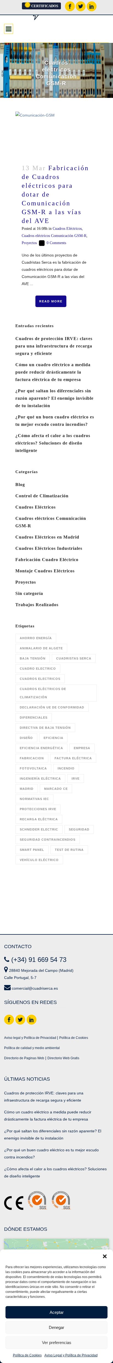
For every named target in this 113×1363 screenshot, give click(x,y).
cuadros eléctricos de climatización (43, 693)
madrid (26, 788)
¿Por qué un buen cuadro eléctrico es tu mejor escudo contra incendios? (51, 1153)
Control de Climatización (42, 495)
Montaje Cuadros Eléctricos (45, 571)
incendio (66, 768)
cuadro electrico (38, 668)
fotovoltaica (33, 768)
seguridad (79, 829)
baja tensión (33, 658)
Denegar (56, 1327)
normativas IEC (34, 799)
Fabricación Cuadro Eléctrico (46, 559)
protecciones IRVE (38, 809)
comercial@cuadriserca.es (35, 988)
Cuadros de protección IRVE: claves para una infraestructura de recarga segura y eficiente (53, 346)
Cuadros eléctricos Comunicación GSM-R (54, 236)
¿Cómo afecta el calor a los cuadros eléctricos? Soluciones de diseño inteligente (52, 443)
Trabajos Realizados (36, 604)
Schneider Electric (39, 829)
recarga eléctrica (39, 819)
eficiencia (53, 738)
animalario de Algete (41, 648)
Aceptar (57, 1312)
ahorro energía (36, 638)
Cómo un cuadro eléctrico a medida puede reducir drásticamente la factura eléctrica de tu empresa (53, 372)
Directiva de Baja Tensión (45, 727)
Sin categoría (29, 593)
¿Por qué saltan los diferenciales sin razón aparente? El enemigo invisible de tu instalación (54, 398)
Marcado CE (56, 788)
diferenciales (33, 717)
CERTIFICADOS (44, 6)
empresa (82, 748)
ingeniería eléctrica (40, 778)
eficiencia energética (41, 748)
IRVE (76, 778)
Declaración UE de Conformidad (52, 707)
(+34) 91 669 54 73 (38, 959)
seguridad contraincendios (47, 839)
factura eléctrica (73, 758)
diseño (26, 738)
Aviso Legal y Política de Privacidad (71, 1355)
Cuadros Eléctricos (67, 229)
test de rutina (69, 849)
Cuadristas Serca (73, 658)
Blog (20, 484)
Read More (51, 301)
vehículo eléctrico (39, 860)
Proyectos (29, 243)
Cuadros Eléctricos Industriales (48, 548)
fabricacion (32, 758)
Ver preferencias (56, 1342)
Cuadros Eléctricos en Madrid (47, 537)
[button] (105, 1256)
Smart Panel (32, 849)
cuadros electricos (40, 678)
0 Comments (56, 243)
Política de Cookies (27, 1355)
